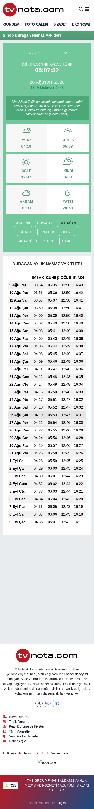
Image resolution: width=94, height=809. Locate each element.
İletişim (28, 753)
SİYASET (60, 24)
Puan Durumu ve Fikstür (26, 726)
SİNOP (49, 241)
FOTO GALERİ (36, 24)
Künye (11, 753)
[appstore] (47, 763)
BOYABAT (44, 223)
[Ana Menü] (87, 9)
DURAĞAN (67, 223)
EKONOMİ (81, 24)
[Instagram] (47, 703)
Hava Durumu (19, 717)
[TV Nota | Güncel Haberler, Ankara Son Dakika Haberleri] (33, 9)
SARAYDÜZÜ (27, 241)
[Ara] (81, 9)
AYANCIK (23, 223)
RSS (12, 785)
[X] (39, 703)
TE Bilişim (58, 803)
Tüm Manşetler (20, 731)
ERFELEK (46, 232)
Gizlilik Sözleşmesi (54, 753)
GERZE (67, 232)
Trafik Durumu (19, 721)
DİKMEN (25, 232)
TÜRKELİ (68, 241)
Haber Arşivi (17, 741)
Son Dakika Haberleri (24, 736)
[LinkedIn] (55, 703)
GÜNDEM (11, 24)
